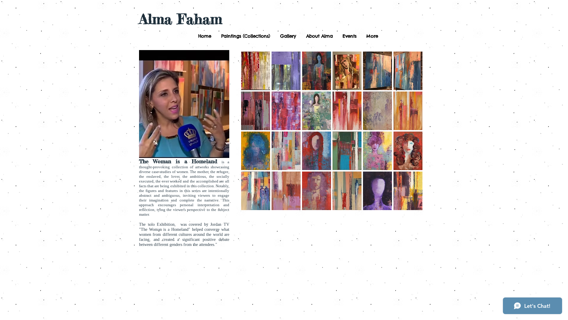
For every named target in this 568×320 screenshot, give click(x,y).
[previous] (253, 135)
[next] (410, 135)
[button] (245, 36)
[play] (410, 205)
